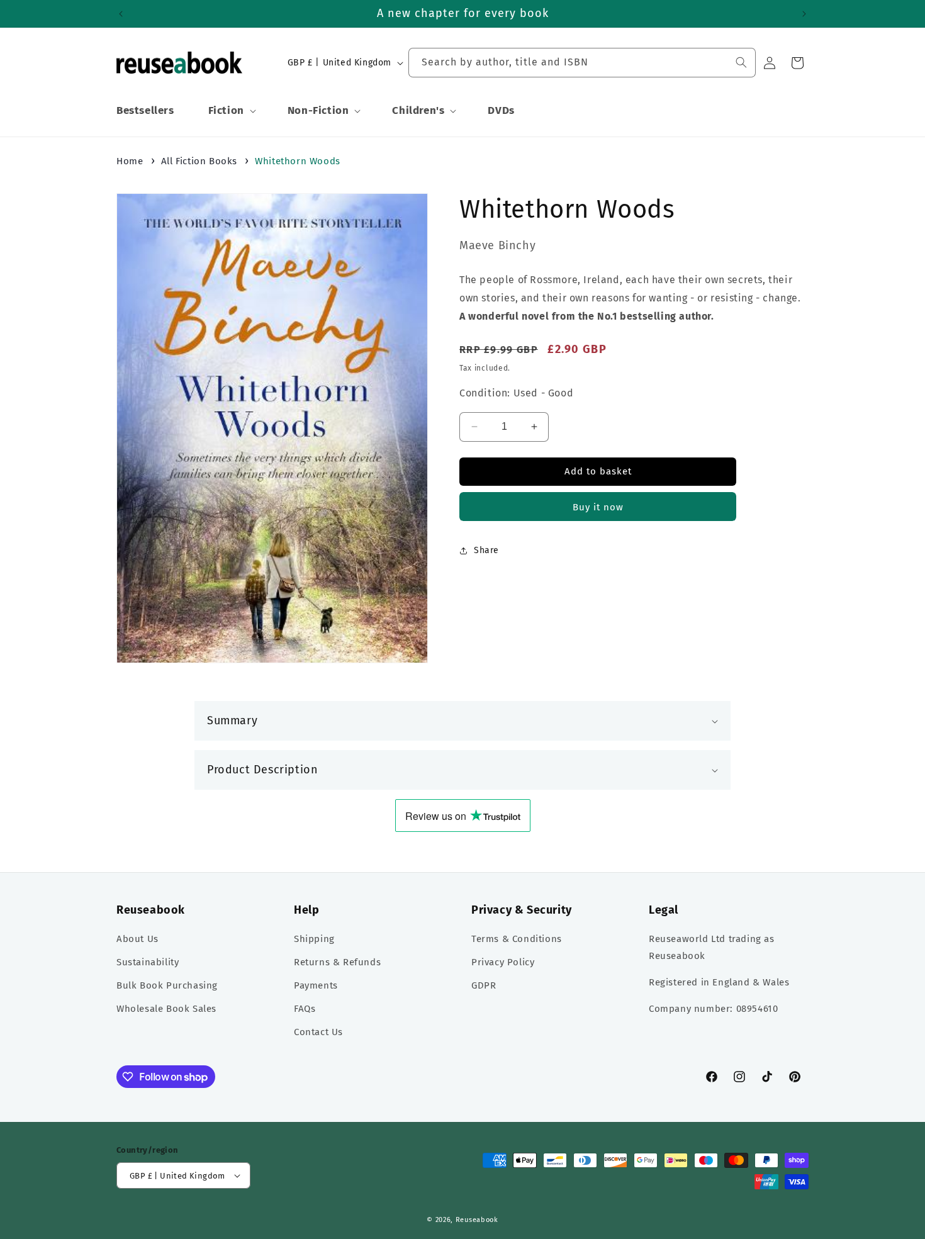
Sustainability (147, 962)
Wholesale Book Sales (166, 1008)
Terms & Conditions (516, 939)
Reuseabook (477, 1220)
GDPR (483, 985)
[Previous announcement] (121, 14)
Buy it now (598, 507)
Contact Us (318, 1032)
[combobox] (582, 62)
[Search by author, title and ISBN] (741, 62)
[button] (231, 111)
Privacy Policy (502, 962)
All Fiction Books (199, 161)
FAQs (304, 1008)
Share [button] (486, 550)
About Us (137, 939)
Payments (316, 985)
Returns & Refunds (337, 962)
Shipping (314, 939)
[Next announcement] (804, 14)
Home (129, 161)
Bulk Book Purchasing (167, 985)
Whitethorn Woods (297, 161)
